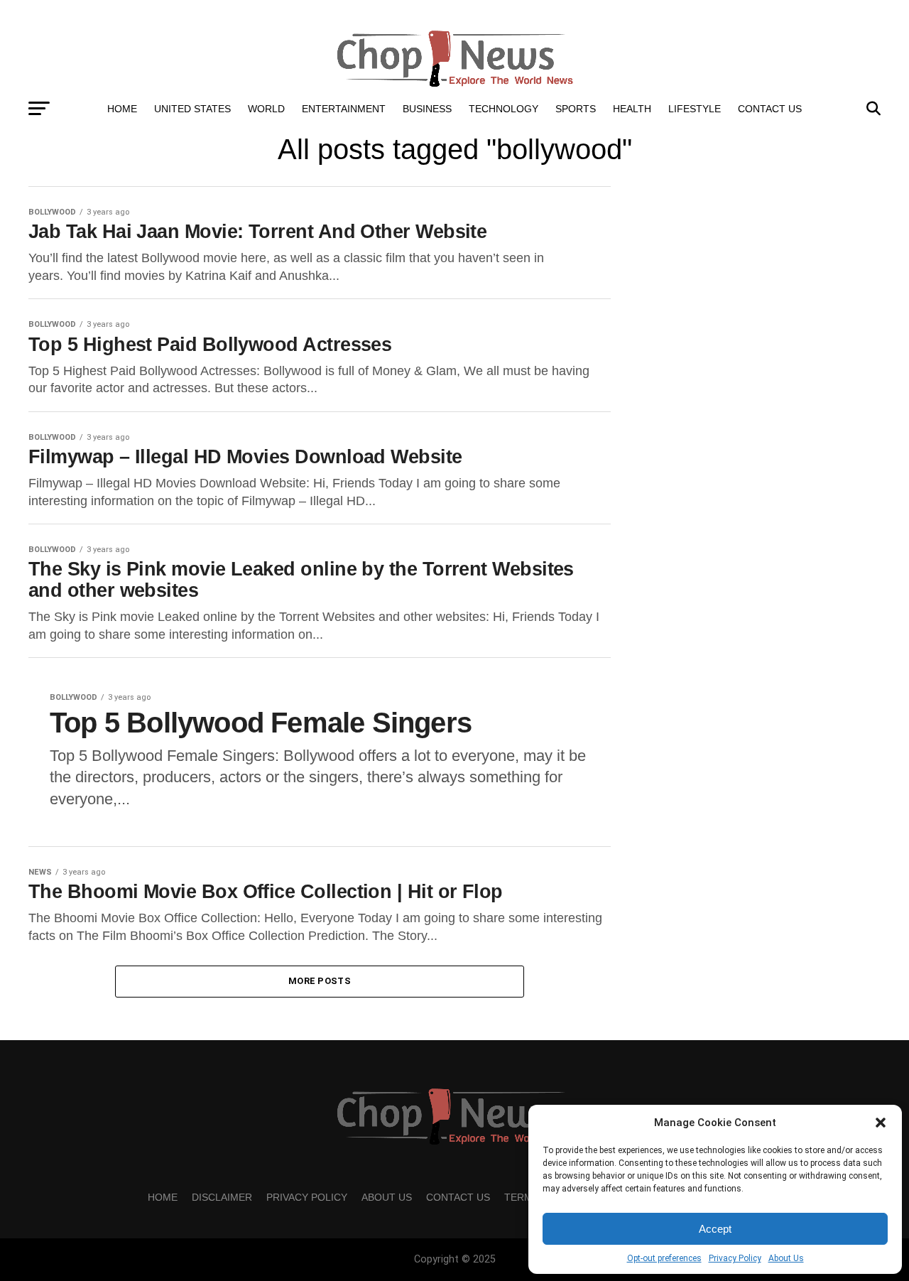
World (266, 108)
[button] (880, 1122)
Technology (503, 108)
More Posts (319, 980)
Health (632, 108)
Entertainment (344, 108)
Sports (575, 108)
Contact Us (770, 108)
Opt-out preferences (664, 1258)
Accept (715, 1229)
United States (192, 108)
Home (122, 108)
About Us (786, 1258)
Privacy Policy (735, 1258)
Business (427, 108)
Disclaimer (222, 1197)
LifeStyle (694, 108)
